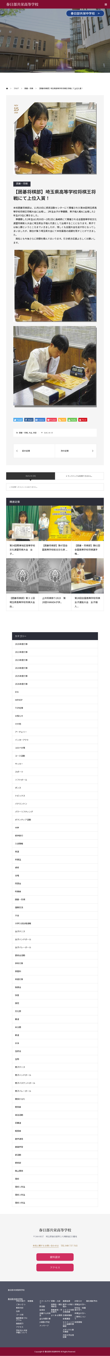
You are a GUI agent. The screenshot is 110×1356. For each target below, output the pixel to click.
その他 (18, 723)
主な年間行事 (45, 1319)
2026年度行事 (21, 683)
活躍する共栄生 (45, 1314)
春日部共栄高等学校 (22, 4)
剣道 (17, 851)
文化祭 (18, 1011)
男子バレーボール (23, 1091)
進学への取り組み (68, 1305)
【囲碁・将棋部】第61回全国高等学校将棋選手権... (87, 549)
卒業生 (18, 859)
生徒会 (18, 1051)
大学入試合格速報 (23, 923)
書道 (17, 1019)
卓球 (17, 867)
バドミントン (21, 803)
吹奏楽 (18, 891)
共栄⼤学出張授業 (68, 1336)
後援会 (18, 987)
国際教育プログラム (21, 1319)
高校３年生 (20, 1202)
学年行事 (19, 963)
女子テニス (20, 931)
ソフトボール (21, 779)
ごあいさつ (20, 1304)
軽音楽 (18, 1130)
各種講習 (66, 1319)
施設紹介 (19, 1324)
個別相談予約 (91, 1301)
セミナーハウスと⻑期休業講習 (68, 1324)
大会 (30, 432)
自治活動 (19, 1114)
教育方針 (19, 1308)
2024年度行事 (21, 668)
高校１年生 (20, 1186)
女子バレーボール (23, 947)
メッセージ (44, 1326)
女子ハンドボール (23, 939)
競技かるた (20, 1098)
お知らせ (19, 715)
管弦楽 (18, 1106)
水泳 (17, 1043)
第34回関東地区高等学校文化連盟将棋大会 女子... (22, 549)
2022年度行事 (21, 652)
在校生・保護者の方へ (80, 1309)
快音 (35, 432)
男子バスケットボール (25, 1083)
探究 (17, 1003)
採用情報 (78, 1322)
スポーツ (19, 771)
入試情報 (19, 843)
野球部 (18, 1162)
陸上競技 (19, 1170)
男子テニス (20, 1067)
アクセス (55, 1267)
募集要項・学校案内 (56, 1311)
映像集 (30, 1301)
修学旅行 (19, 835)
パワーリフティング (24, 811)
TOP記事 (19, 707)
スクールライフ (45, 1302)
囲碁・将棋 (22, 183)
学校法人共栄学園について (21, 1331)
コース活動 (20, 755)
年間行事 (19, 979)
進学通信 (19, 1138)
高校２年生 (20, 1194)
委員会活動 (20, 955)
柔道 (17, 1035)
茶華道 (18, 1122)
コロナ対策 (20, 747)
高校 (17, 1178)
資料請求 (55, 1257)
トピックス (20, 795)
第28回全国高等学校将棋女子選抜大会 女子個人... (87, 602)
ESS (17, 691)
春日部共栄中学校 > (85, 13)
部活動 (18, 1154)
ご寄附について (80, 1318)
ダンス (18, 787)
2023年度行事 (21, 660)
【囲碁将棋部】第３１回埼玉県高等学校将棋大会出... (22, 602)
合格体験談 (67, 1315)
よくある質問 (56, 1315)
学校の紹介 (20, 1301)
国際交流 (19, 907)
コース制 (19, 1315)
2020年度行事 (21, 644)
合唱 (17, 875)
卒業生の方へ (80, 1313)
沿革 (18, 1311)
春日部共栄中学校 (15, 1299)
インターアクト (22, 739)
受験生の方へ (80, 1304)
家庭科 (18, 971)
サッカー (19, 763)
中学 (17, 827)
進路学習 (19, 1146)
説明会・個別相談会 (56, 1305)
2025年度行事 (21, 676)
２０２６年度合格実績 (68, 1311)
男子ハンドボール (23, 1075)
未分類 (18, 1027)
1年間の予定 (44, 1322)
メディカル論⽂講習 (68, 1331)
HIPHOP (18, 699)
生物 (17, 1059)
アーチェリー (21, 731)
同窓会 (18, 883)
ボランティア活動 (23, 819)
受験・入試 (55, 1301)
